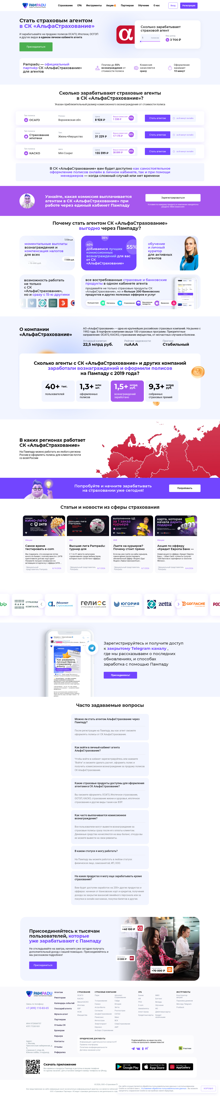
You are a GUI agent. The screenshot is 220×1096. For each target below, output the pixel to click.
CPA (79, 5)
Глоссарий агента (63, 1008)
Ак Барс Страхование (104, 1030)
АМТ (116, 1027)
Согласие (99, 1011)
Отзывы (58, 1047)
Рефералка (60, 1052)
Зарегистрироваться (173, 197)
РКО (140, 1002)
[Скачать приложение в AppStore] (154, 1067)
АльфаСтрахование (103, 1014)
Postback (180, 1007)
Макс (117, 1017)
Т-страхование (101, 1001)
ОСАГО (80, 995)
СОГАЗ (117, 1014)
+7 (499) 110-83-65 (37, 1008)
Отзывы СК (60, 1025)
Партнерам (127, 5)
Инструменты (94, 5)
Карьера (58, 1036)
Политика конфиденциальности (93, 1047)
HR (139, 999)
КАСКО (80, 999)
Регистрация (188, 5)
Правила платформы (89, 1045)
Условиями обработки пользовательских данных (164, 1088)
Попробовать (184, 488)
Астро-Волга (100, 1007)
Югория (118, 1004)
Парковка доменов (184, 1001)
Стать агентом (157, 118)
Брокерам (59, 1030)
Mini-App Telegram (184, 1004)
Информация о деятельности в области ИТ (98, 1042)
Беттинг (158, 999)
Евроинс (98, 1027)
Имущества (82, 1015)
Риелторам (60, 997)
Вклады (158, 1002)
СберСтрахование (122, 1024)
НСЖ (79, 1012)
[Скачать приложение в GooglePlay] (128, 1067)
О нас (157, 5)
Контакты (59, 1041)
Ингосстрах (100, 1020)
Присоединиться (36, 46)
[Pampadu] (34, 5)
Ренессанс (99, 1017)
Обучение (143, 5)
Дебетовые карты (162, 1012)
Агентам (58, 992)
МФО (157, 995)
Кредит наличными (160, 1016)
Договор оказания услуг (90, 1050)
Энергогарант (101, 1024)
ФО (156, 1009)
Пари (97, 995)
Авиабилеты (143, 1009)
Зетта (117, 1007)
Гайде (117, 1001)
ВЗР (79, 1009)
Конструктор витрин (181, 996)
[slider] (141, 42)
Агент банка (143, 1012)
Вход (173, 5)
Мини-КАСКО (82, 1002)
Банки (141, 995)
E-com (140, 1005)
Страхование (65, 5)
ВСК (116, 1020)
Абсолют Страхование (120, 996)
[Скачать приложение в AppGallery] (181, 1067)
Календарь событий (64, 1003)
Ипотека (81, 1005)
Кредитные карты (145, 1015)
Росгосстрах (120, 1011)
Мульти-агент (61, 1014)
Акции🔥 (111, 5)
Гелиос (98, 1004)
